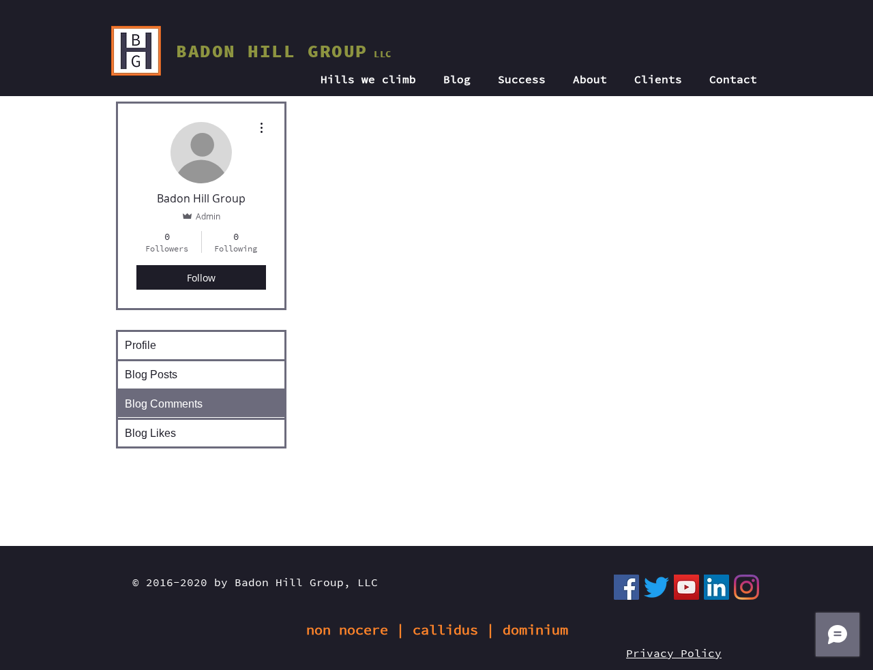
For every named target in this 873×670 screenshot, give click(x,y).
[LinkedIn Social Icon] (716, 587)
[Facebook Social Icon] (626, 587)
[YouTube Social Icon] (686, 587)
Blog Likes (150, 433)
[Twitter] (656, 587)
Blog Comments (164, 404)
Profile (140, 345)
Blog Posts (151, 374)
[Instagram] (746, 587)
